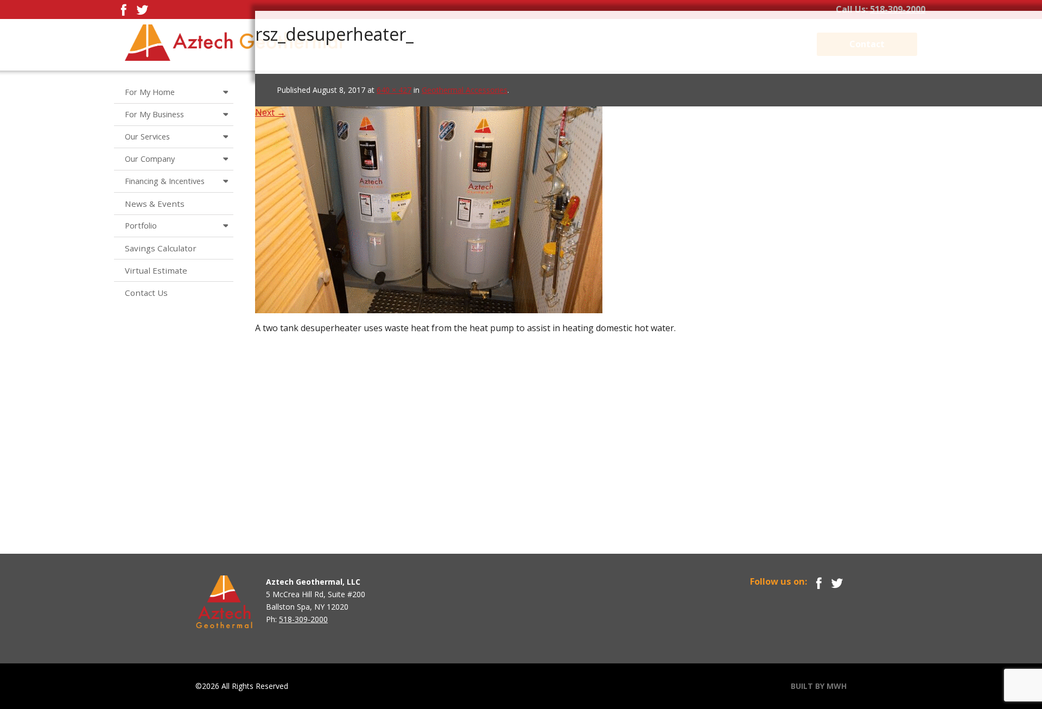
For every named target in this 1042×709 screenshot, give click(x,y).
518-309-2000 (897, 9)
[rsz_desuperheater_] (428, 196)
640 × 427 (394, 90)
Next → (270, 112)
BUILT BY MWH (819, 686)
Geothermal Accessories (464, 90)
